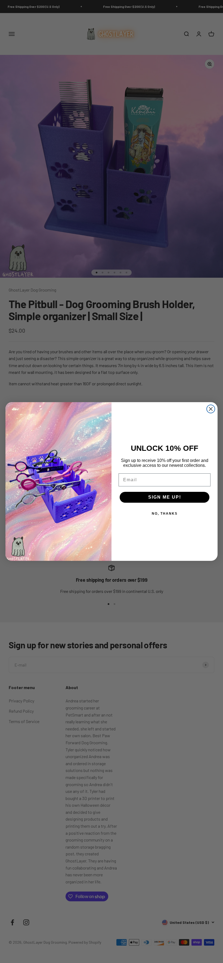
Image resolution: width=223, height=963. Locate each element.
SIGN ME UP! (164, 497)
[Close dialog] (211, 409)
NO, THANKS (165, 513)
